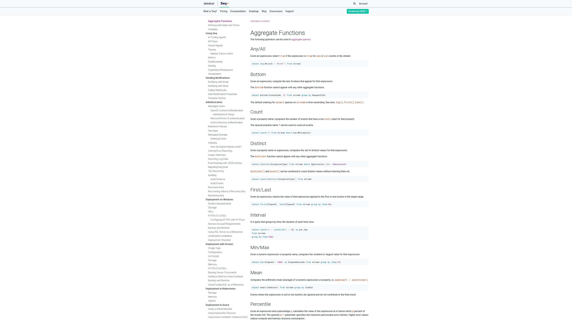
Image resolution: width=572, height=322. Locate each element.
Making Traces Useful (221, 53)
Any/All (257, 49)
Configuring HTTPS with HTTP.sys (227, 219)
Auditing (212, 175)
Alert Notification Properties (222, 94)
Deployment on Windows (219, 199)
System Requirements (219, 203)
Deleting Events (218, 138)
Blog (264, 11)
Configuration (215, 252)
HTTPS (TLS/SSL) (217, 215)
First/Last (260, 190)
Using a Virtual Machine (220, 309)
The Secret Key (216, 171)
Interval (258, 215)
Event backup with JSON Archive (225, 163)
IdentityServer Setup (223, 114)
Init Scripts (213, 256)
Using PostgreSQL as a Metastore (226, 284)
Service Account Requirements (224, 223)
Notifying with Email (218, 81)
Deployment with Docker (219, 244)
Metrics (212, 57)
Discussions (276, 11)
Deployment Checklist (219, 240)
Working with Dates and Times (224, 25)
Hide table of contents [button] (260, 21)
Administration (214, 102)
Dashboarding (215, 61)
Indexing (212, 142)
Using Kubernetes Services (222, 313)
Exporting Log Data (218, 159)
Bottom (258, 74)
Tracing (212, 49)
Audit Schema (217, 179)
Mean (256, 272)
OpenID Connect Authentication (226, 110)
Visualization (214, 73)
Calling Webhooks (217, 90)
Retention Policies (217, 126)
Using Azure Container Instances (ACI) (228, 317)
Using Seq (211, 33)
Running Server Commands (222, 272)
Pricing (223, 11)
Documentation (238, 11)
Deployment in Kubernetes (221, 288)
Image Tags (214, 248)
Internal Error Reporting (220, 150)
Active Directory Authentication (226, 122)
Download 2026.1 (357, 11)
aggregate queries (301, 39)
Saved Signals (215, 45)
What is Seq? (210, 11)
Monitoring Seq (216, 195)
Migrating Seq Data (218, 167)
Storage (212, 207)
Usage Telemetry (217, 155)
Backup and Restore (218, 227)
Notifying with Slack (218, 86)
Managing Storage (217, 134)
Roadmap (254, 11)
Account (363, 3)
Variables (213, 29)
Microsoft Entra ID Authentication (227, 118)
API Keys (213, 41)
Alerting (212, 65)
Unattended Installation (220, 235)
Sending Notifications (218, 77)
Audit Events (216, 183)
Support (290, 11)
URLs (210, 211)
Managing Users (216, 106)
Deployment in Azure (217, 305)
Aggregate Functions (220, 21)
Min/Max (259, 247)
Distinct (258, 143)
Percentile (260, 304)
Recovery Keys (216, 187)
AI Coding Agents (217, 37)
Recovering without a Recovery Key (226, 191)
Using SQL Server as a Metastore (225, 231)
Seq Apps (213, 130)
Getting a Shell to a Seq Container (225, 276)
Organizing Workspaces (220, 69)
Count (256, 112)
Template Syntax (217, 98)
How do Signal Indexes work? (225, 146)
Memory (212, 264)
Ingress (212, 300)
